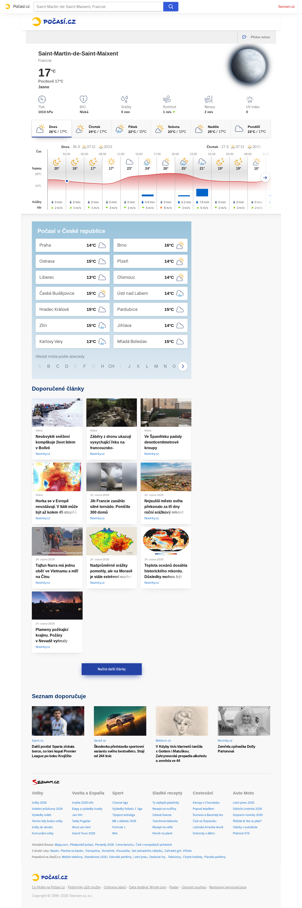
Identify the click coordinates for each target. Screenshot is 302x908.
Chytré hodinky (192, 857)
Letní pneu (140, 857)
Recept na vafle (162, 827)
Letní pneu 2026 (243, 802)
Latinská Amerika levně (208, 827)
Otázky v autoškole (245, 827)
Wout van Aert (81, 827)
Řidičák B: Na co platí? (247, 821)
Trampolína (92, 851)
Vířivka (187, 851)
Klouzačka (123, 851)
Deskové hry (157, 857)
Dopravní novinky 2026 (248, 815)
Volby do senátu (42, 827)
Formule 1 (119, 827)
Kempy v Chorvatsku (206, 802)
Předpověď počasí (81, 844)
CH (111, 366)
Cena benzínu (125, 844)
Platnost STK (241, 833)
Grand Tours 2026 (83, 833)
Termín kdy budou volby (47, 821)
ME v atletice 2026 (124, 821)
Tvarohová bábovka (165, 821)
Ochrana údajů (115, 887)
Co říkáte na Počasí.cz (48, 887)
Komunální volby (43, 833)
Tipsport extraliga (123, 815)
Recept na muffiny (164, 809)
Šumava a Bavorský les (208, 815)
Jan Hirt (77, 815)
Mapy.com (61, 844)
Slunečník (108, 851)
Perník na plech (162, 833)
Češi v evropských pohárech (154, 844)
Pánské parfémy (215, 857)
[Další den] (265, 177)
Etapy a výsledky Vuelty (87, 809)
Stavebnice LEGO (95, 857)
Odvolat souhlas (194, 887)
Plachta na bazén (72, 851)
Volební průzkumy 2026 (47, 809)
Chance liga (120, 802)
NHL (115, 833)
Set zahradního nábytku (147, 851)
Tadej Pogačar (81, 821)
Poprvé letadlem (203, 809)
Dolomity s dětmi (204, 833)
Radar (174, 887)
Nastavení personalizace (228, 887)
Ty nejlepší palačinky (165, 802)
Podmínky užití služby (84, 887)
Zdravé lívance (162, 815)
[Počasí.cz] (54, 21)
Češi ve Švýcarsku (204, 821)
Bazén (54, 851)
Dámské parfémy (120, 857)
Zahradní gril (172, 851)
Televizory (174, 857)
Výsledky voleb (41, 815)
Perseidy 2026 (104, 844)
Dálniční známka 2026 (247, 809)
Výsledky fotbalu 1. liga (127, 809)
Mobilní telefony (72, 857)
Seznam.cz (286, 6)
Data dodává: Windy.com (147, 887)
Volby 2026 (39, 802)
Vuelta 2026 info (82, 802)
